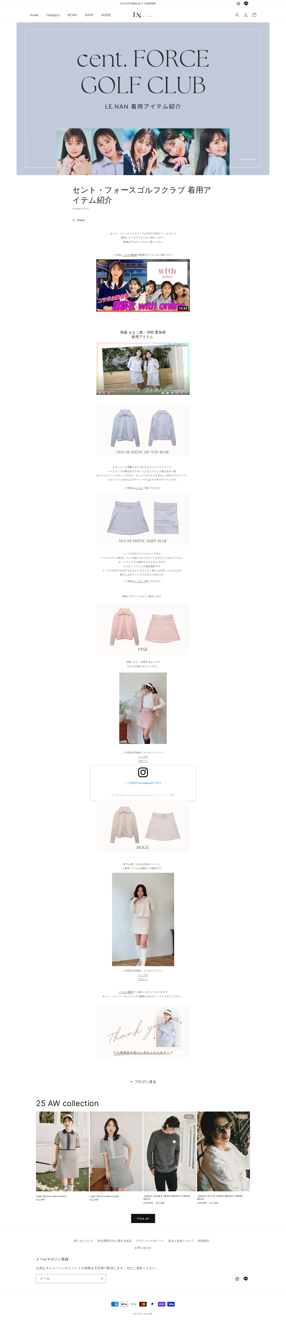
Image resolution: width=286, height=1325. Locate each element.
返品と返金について (181, 1240)
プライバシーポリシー (150, 1240)
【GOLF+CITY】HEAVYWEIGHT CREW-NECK (220, 1198)
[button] (237, 15)
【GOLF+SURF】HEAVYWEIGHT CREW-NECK (166, 1198)
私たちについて (84, 1240)
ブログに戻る (145, 1082)
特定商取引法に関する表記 (115, 1240)
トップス (143, 756)
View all (143, 1218)
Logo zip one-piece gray (104, 1196)
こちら (139, 487)
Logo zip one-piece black (51, 1196)
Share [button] (81, 220)
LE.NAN (148, 1313)
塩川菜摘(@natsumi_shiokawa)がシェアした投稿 (143, 795)
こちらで (140, 581)
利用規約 (203, 1240)
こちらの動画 (129, 254)
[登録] (101, 1278)
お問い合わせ (143, 1247)
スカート (143, 760)
